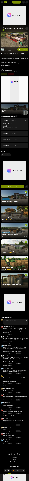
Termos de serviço (14, 461)
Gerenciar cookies (14, 466)
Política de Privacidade (14, 464)
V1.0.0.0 (10, 145)
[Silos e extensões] (24, 111)
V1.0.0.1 (10, 139)
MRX (4, 376)
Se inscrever (24, 49)
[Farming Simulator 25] (3, 30)
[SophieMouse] (2, 49)
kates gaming (6, 388)
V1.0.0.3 (9, 120)
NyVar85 (5, 439)
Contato (15, 457)
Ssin (4, 433)
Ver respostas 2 (10, 415)
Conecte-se (16, 2)
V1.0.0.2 (10, 133)
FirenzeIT (5, 336)
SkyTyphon (6, 368)
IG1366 (5, 418)
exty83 (5, 402)
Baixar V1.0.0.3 (13, 186)
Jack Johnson (6, 326)
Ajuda (14, 459)
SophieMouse (8, 49)
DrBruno (5, 427)
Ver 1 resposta (8, 365)
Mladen (5, 345)
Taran (4, 394)
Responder (10, 334)
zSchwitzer (6, 409)
